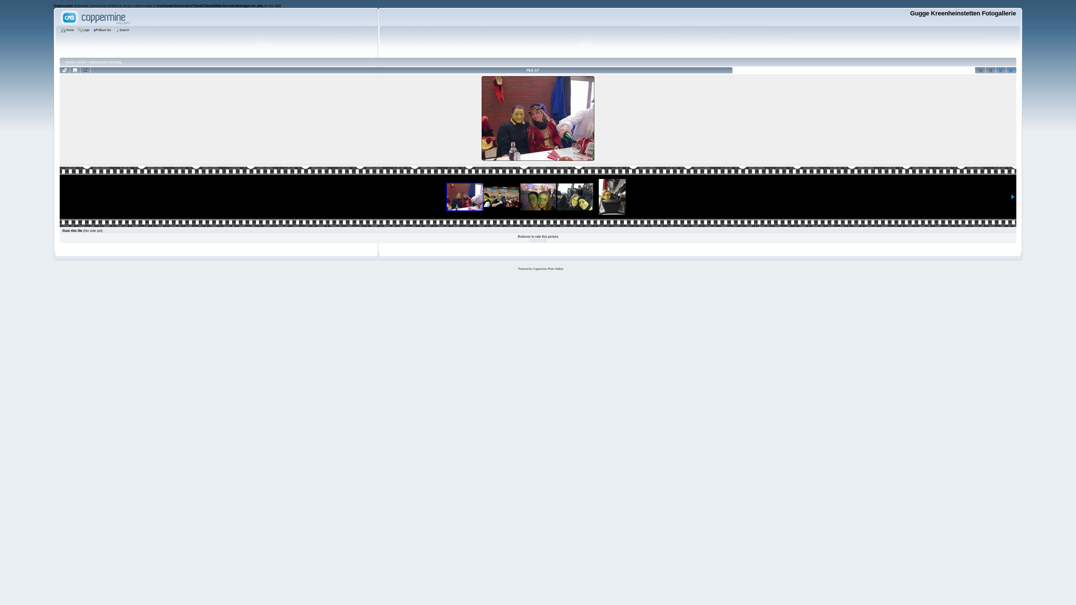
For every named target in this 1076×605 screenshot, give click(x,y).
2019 (82, 62)
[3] (538, 241)
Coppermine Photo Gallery (548, 268)
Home (70, 62)
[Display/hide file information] (75, 70)
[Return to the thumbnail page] (65, 70)
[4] (542, 241)
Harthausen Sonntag (105, 62)
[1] (531, 241)
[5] (545, 241)
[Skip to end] (1011, 70)
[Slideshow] (85, 70)
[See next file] (1001, 70)
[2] (534, 241)
